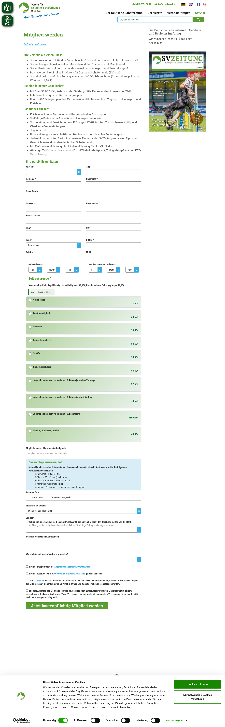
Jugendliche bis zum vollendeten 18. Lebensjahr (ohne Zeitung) (64, 380)
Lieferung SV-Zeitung (36, 505)
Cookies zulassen (197, 684)
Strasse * (30, 203)
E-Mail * (90, 240)
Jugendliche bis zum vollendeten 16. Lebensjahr (56, 414)
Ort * (88, 227)
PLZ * (28, 227)
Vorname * (31, 179)
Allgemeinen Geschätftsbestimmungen (72, 566)
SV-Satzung (38, 580)
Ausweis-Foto (32, 492)
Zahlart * (30, 518)
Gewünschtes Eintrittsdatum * (102, 264)
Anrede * (30, 166)
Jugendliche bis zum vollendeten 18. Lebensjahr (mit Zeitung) (63, 397)
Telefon (29, 252)
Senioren (37, 326)
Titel (88, 166)
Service (200, 13)
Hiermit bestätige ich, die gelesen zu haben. (65, 573)
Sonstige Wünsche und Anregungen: (42, 536)
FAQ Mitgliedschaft (35, 44)
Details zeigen (174, 720)
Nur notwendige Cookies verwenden (197, 696)
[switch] (95, 720)
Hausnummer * (93, 203)
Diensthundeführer (42, 367)
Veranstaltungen (178, 13)
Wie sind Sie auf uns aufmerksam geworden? (47, 554)
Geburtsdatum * (35, 264)
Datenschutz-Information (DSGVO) (69, 573)
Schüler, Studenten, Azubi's (46, 430)
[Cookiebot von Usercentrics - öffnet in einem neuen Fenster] (21, 720)
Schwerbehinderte (42, 340)
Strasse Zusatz (33, 215)
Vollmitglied (39, 300)
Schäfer (37, 353)
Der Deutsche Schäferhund (124, 13)
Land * (29, 240)
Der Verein (154, 13)
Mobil (89, 252)
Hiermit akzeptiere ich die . (59, 566)
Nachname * (92, 179)
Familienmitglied (41, 313)
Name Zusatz (32, 191)
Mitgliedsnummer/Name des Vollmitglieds (46, 448)
